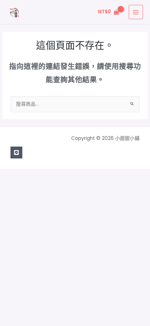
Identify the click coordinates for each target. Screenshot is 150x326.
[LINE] (16, 152)
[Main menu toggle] (136, 12)
